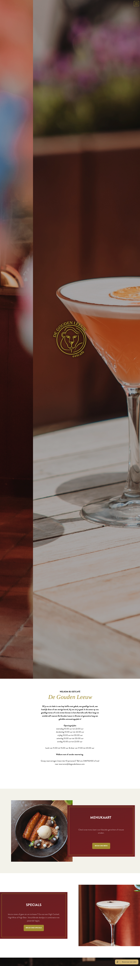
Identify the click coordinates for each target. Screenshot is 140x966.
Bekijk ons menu (101, 891)
